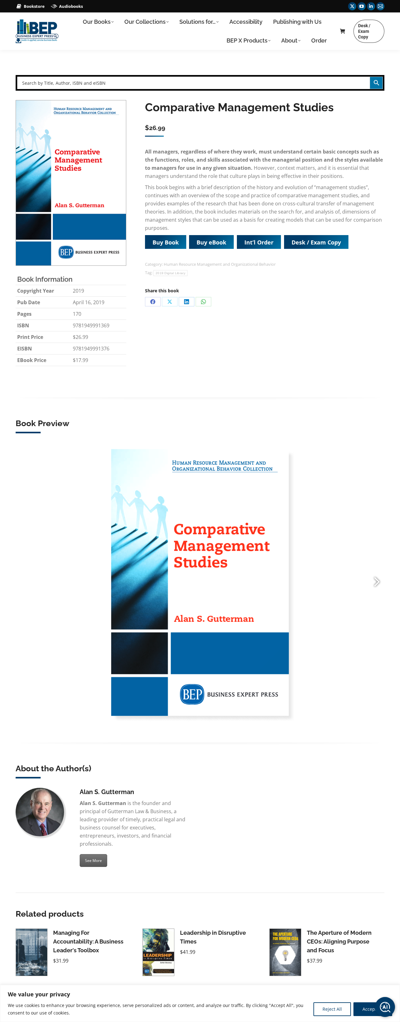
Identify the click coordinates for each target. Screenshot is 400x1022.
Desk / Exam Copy (316, 242)
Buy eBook (211, 242)
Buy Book (165, 242)
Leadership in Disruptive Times (213, 937)
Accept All (372, 1009)
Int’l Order (258, 242)
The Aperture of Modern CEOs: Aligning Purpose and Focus (339, 941)
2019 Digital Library (170, 273)
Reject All (332, 1009)
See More (93, 860)
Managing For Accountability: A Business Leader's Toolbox (88, 941)
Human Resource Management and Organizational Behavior (220, 264)
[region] (200, 1003)
